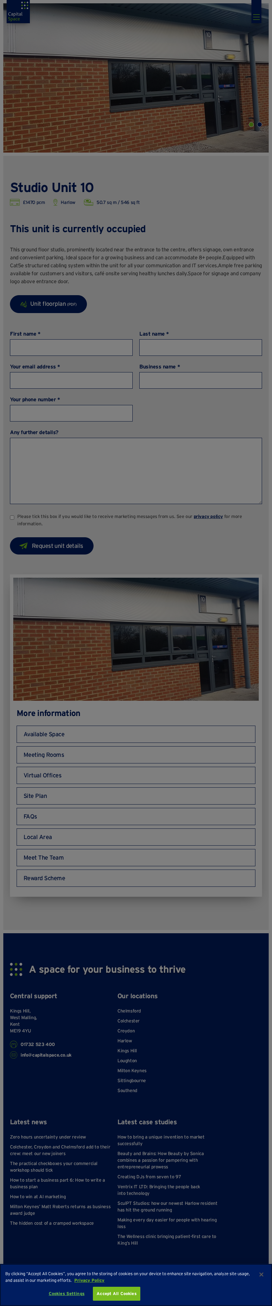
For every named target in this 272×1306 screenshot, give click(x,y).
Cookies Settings (67, 1293)
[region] (136, 1285)
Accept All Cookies (116, 1293)
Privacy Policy (89, 1280)
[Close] (261, 1274)
